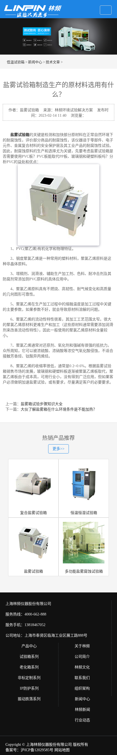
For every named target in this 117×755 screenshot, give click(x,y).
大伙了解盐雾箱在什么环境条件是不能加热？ (59, 409)
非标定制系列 (29, 678)
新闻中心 (35, 62)
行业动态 (82, 720)
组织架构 (82, 688)
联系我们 (82, 678)
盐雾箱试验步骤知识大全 (42, 404)
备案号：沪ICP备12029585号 (29, 750)
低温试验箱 (15, 62)
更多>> (58, 449)
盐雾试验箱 (19, 135)
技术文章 (53, 62)
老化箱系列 (29, 667)
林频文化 (82, 667)
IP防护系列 (29, 688)
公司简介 (82, 657)
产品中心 (29, 646)
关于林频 (82, 646)
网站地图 (62, 750)
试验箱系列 (29, 657)
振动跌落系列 (29, 699)
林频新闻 (82, 710)
